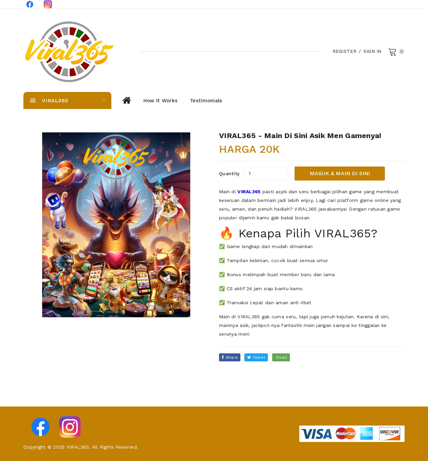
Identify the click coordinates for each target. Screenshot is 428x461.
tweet (258, 357)
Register (344, 51)
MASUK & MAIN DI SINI (340, 173)
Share (231, 357)
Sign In (372, 51)
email (281, 357)
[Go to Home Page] (126, 100)
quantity (229, 173)
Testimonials (206, 101)
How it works (160, 101)
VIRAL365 (248, 191)
